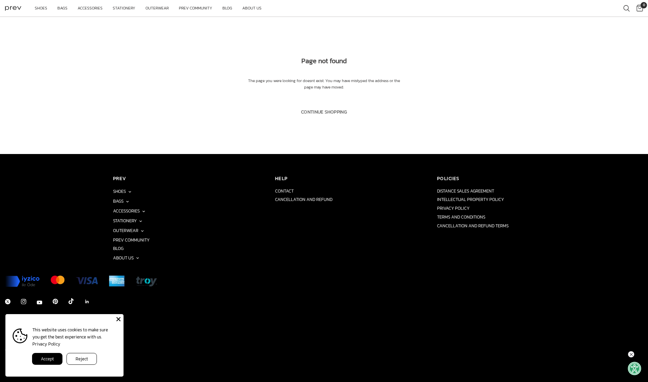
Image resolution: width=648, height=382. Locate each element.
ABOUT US (252, 8)
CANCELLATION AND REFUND (303, 199)
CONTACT (284, 191)
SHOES (41, 8)
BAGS (62, 8)
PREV (120, 178)
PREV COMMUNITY (195, 8)
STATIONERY (124, 8)
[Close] (118, 319)
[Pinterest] (60, 301)
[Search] (626, 8)
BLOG (227, 8)
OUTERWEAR (157, 8)
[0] (638, 8)
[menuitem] (41, 8)
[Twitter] (12, 301)
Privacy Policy (46, 344)
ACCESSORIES (90, 8)
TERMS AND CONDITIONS (461, 217)
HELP (281, 178)
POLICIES (448, 178)
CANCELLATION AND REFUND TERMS (473, 226)
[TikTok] (76, 301)
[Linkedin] (91, 301)
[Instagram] (28, 301)
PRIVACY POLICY (453, 208)
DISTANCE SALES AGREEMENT (465, 191)
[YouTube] (44, 302)
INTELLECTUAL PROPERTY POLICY (470, 199)
